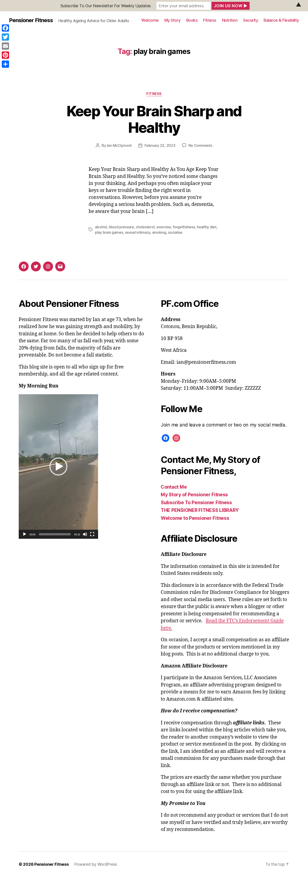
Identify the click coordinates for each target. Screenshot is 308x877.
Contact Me (174, 487)
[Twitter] (5, 37)
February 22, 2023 (160, 145)
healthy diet (206, 227)
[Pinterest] (5, 55)
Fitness (209, 20)
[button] (58, 466)
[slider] (55, 534)
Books (192, 20)
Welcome (150, 20)
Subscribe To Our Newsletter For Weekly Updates (105, 5)
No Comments (200, 145)
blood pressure (121, 227)
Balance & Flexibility (281, 20)
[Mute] (85, 534)
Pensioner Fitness (31, 20)
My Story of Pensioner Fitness (194, 494)
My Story (172, 20)
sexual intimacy (137, 232)
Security (250, 20)
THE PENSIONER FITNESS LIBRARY (200, 510)
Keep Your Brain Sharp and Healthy (154, 119)
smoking (159, 232)
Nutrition (230, 20)
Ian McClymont (119, 145)
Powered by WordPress (95, 864)
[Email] (5, 46)
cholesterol (145, 227)
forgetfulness (184, 227)
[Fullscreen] (92, 534)
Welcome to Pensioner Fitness (195, 518)
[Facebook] (5, 28)
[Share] (5, 64)
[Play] (24, 534)
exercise (163, 227)
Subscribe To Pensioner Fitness (196, 502)
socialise (175, 232)
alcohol (101, 227)
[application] (58, 466)
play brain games (109, 232)
